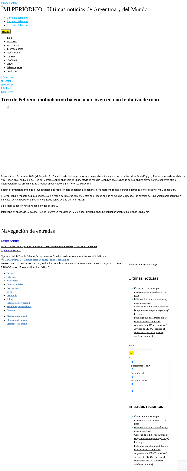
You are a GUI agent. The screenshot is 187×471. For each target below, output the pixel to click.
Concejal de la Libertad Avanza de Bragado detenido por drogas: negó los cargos (151, 310)
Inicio (9, 37)
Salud (10, 63)
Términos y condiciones (19, 306)
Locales (11, 56)
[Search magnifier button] (131, 353)
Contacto (12, 71)
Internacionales (15, 48)
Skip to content (9, 3)
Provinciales (13, 52)
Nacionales (13, 45)
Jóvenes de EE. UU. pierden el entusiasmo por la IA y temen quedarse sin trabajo (149, 332)
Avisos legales (14, 67)
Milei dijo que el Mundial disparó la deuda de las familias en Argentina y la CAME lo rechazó (151, 321)
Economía (12, 60)
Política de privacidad (18, 302)
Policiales (12, 41)
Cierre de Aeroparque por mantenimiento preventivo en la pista (150, 292)
